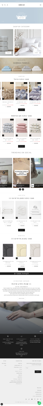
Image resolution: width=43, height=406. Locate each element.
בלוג (5, 366)
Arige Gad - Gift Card (18, 372)
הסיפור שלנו (21, 300)
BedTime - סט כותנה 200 (35, 103)
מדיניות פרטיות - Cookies (37, 397)
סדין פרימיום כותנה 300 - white (21, 223)
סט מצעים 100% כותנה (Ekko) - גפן (21, 141)
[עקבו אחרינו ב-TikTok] (29, 400)
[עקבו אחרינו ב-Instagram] (37, 400)
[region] (21, 16)
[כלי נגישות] (2, 404)
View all (21, 111)
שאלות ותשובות (19, 374)
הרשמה (38, 373)
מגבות (8, 54)
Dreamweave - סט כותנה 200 (8, 104)
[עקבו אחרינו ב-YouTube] (31, 400)
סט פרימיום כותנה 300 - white (35, 223)
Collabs (20, 370)
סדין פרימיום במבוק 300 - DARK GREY (7, 263)
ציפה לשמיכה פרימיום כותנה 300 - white (8, 223)
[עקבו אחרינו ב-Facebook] (40, 400)
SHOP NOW (21, 19)
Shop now (21, 68)
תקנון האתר (39, 391)
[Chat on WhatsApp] (39, 403)
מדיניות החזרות (38, 395)
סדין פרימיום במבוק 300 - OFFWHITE (21, 263)
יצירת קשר (20, 365)
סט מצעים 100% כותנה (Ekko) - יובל (8, 141)
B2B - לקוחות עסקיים (18, 366)
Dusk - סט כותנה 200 (21, 103)
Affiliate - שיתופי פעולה (18, 368)
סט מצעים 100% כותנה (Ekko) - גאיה (35, 141)
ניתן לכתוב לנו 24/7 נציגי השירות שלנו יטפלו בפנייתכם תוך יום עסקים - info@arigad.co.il (16, 384)
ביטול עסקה (20, 378)
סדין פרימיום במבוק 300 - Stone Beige (35, 263)
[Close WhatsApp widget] (38, 402)
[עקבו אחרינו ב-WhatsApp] (26, 400)
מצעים (36, 54)
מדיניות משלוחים (38, 393)
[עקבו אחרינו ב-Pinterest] (34, 400)
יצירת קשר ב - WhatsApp (17, 380)
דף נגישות (20, 376)
